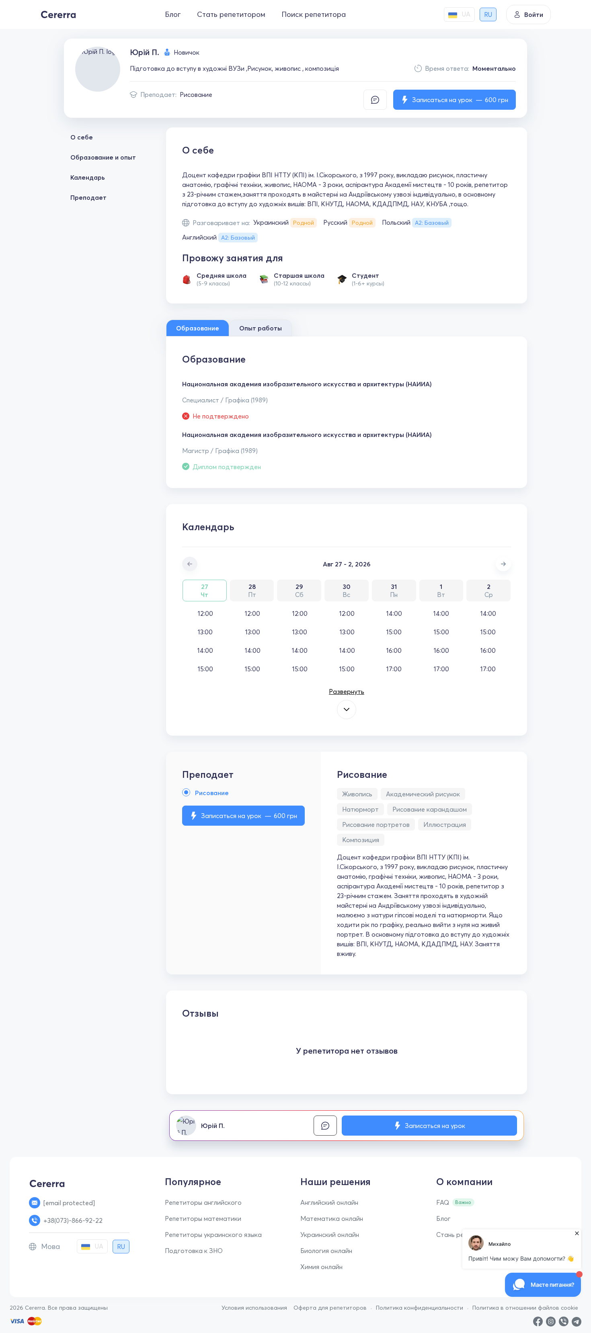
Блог (173, 14)
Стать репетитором (231, 14)
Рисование (196, 94)
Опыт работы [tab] (260, 328)
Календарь (87, 177)
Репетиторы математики (203, 1218)
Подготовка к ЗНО (194, 1251)
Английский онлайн (329, 1202)
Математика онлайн (331, 1218)
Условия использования (254, 1307)
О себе (81, 137)
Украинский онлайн (329, 1234)
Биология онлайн (326, 1251)
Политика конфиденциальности (419, 1307)
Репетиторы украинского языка (213, 1234)
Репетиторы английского (203, 1202)
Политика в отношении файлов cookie (525, 1307)
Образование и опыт (103, 157)
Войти (533, 14)
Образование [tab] (197, 328)
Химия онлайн (321, 1267)
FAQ (442, 1202)
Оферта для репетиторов (330, 1307)
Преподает (88, 197)
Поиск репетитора (313, 14)
